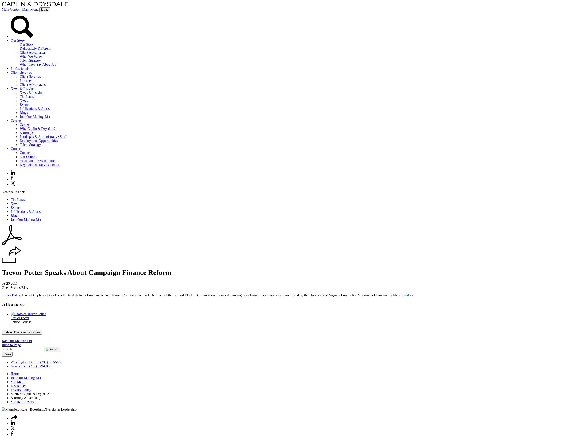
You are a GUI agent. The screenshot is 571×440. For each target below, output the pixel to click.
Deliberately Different (35, 48)
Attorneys (26, 133)
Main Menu (30, 9)
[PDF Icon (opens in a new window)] (12, 244)
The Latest (27, 96)
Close (7, 354)
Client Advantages (33, 52)
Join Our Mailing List (35, 117)
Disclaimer (18, 386)
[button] (11, 262)
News (24, 100)
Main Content (11, 9)
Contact (16, 149)
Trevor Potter (11, 295)
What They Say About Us (38, 64)
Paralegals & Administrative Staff (43, 137)
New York (18, 366)
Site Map (17, 382)
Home (15, 374)
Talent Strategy (30, 60)
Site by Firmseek (22, 402)
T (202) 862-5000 (49, 362)
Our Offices (28, 157)
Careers (16, 121)
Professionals (20, 68)
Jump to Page (11, 345)
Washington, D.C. (23, 362)
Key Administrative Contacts (40, 165)
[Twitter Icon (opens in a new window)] (13, 184)
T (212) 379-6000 (38, 366)
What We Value (31, 56)
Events (24, 104)
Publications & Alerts (35, 109)
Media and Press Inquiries (38, 161)
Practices (26, 80)
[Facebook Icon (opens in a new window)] (12, 179)
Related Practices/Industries (22, 332)
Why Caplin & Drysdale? (38, 129)
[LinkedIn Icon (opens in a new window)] (13, 174)
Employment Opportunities (39, 141)
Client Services (21, 72)
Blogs (24, 113)
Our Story (18, 40)
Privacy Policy (21, 390)
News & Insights (22, 88)
